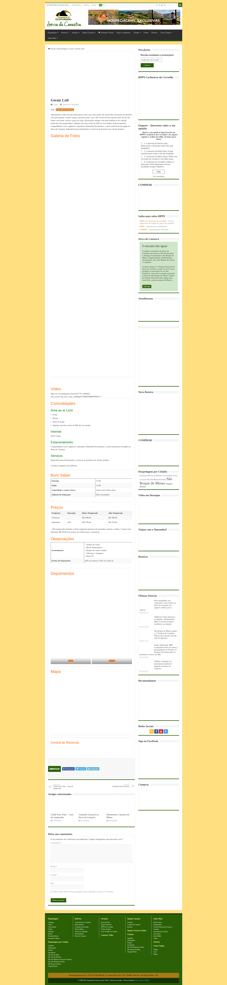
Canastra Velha (107, 935)
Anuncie (86, 5)
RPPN (142, 226)
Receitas (129, 927)
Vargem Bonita (52, 966)
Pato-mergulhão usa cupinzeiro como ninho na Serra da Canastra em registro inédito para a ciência (158, 605)
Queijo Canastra (88, 33)
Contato (93, 5)
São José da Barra (53, 955)
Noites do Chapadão (81, 931)
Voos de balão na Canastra (109, 931)
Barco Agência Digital (142, 980)
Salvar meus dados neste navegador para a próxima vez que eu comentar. (83, 892)
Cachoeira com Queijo (82, 927)
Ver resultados (158, 176)
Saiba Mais (147, 286)
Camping (51, 922)
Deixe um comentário (71, 105)
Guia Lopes (157, 934)
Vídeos (145, 33)
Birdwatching (79, 925)
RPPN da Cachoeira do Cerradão (153, 221)
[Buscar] (180, 5)
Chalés (50, 929)
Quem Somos (76, 5)
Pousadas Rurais (53, 936)
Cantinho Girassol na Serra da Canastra (89, 816)
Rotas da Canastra (80, 936)
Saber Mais (52, 38)
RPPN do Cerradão (107, 927)
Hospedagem (52, 33)
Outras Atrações (106, 929)
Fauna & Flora (105, 922)
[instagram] (164, 5)
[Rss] (157, 5)
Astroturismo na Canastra (83, 922)
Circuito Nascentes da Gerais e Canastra (162, 928)
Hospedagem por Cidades (58, 942)
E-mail (54, 875)
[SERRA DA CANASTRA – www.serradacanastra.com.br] (64, 18)
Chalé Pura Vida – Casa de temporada (63, 786)
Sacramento (51, 952)
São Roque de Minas (65, 109)
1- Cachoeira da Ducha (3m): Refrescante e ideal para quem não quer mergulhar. (157, 145)
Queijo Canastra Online (136, 931)
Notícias (154, 33)
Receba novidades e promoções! (157, 55)
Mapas (155, 954)
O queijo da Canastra (133, 925)
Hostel (50, 934)
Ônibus (155, 949)
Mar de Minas (79, 929)
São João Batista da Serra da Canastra (59, 959)
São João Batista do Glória (156, 479)
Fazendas (51, 931)
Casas (71, 49)
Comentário (56, 843)
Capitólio (51, 946)
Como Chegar (165, 33)
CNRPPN (143, 229)
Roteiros (64, 33)
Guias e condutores (123, 33)
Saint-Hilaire (157, 936)
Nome (54, 866)
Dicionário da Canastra (160, 931)
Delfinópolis (143, 475)
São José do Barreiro (155, 476)
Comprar (130, 922)
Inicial (53, 49)
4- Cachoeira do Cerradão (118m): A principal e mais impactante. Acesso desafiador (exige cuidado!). (157, 164)
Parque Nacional (106, 925)
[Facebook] (159, 5)
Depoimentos (157, 925)
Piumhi (50, 950)
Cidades (136, 33)
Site (52, 883)
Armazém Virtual (107, 33)
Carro (155, 952)
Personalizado (79, 934)
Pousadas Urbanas (54, 938)
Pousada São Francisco (121, 785)
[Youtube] (162, 5)
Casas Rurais (52, 927)
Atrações (75, 33)
